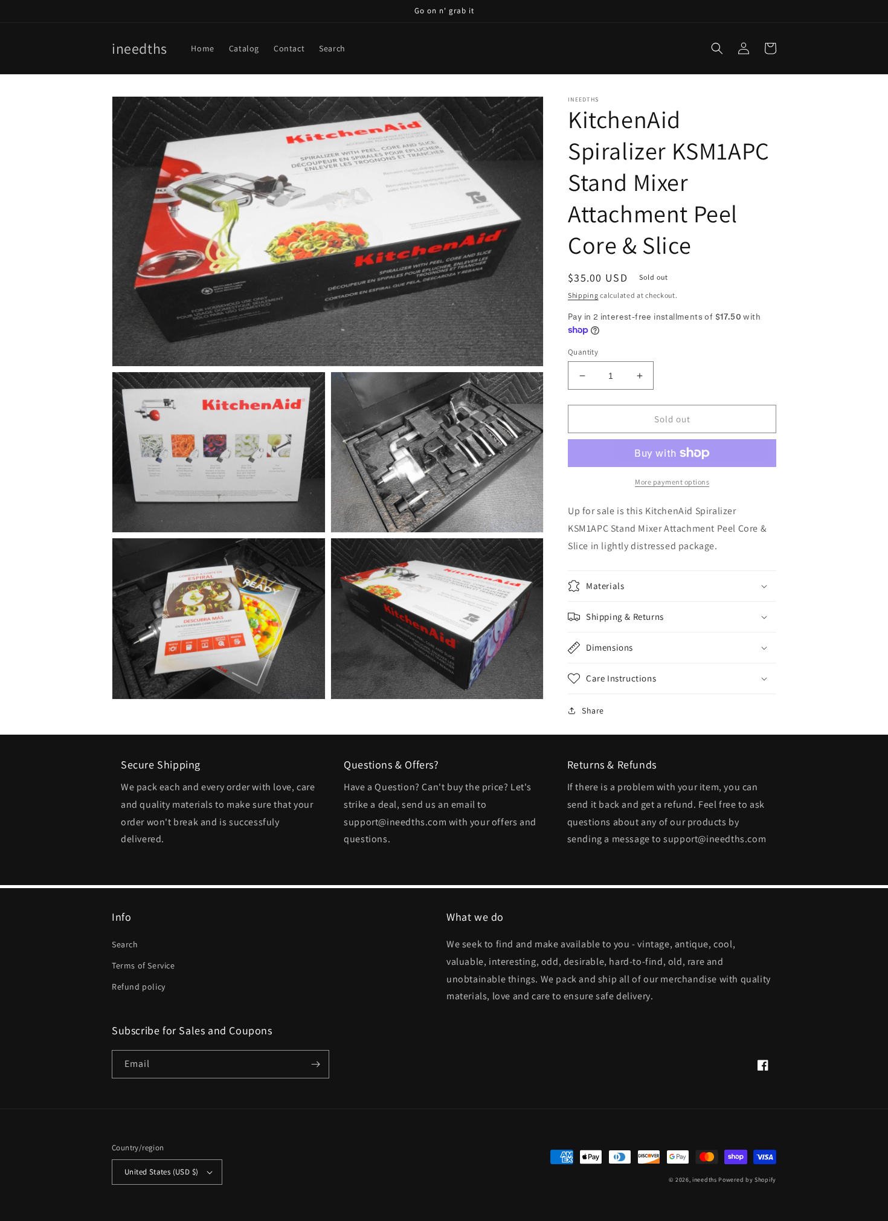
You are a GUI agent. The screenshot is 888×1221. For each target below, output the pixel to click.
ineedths (704, 1180)
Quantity (583, 352)
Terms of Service (143, 965)
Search (125, 944)
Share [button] (593, 710)
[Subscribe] (315, 1064)
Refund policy (139, 986)
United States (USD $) (161, 1172)
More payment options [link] (672, 481)
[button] (717, 48)
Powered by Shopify (747, 1180)
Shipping (583, 295)
